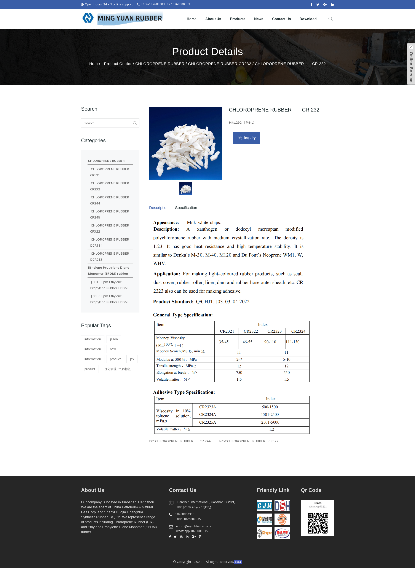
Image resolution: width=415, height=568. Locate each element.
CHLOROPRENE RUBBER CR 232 (290, 64)
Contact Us (281, 19)
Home (192, 19)
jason (114, 339)
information (93, 339)
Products (238, 19)
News (258, 19)
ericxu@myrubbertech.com (195, 526)
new (113, 349)
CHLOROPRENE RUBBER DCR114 (109, 242)
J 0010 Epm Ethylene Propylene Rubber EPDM (109, 285)
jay (132, 359)
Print (249, 122)
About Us (213, 19)
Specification (186, 208)
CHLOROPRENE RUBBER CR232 (219, 64)
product (115, 359)
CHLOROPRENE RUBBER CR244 (109, 200)
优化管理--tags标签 (117, 369)
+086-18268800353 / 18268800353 (165, 4)
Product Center (118, 64)
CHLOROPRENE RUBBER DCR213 (109, 256)
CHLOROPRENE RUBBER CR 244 (183, 441)
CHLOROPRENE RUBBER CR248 (109, 214)
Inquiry (250, 138)
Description (159, 208)
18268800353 (184, 514)
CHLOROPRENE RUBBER (160, 64)
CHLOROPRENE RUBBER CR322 (252, 441)
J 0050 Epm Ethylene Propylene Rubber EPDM (109, 299)
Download (308, 19)
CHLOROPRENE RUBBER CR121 (109, 172)
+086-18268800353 (189, 519)
